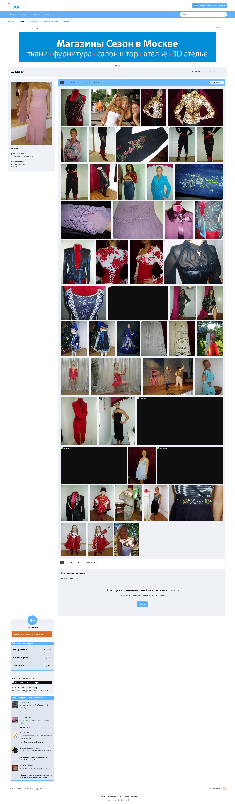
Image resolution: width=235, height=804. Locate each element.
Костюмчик (200, 390)
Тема (101, 797)
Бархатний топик (69, 120)
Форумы (11, 21)
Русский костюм (69, 551)
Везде (215, 14)
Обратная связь (114, 797)
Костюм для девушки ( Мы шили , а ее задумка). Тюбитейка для (208, 351)
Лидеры (66, 21)
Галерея (22, 21)
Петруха (120, 516)
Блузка (145, 120)
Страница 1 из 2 (91, 83)
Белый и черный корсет (101, 120)
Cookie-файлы (130, 797)
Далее (72, 83)
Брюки (173, 156)
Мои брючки (163, 478)
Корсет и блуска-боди (105, 279)
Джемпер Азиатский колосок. (30, 748)
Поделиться (197, 72)
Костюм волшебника (70, 351)
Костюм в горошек (178, 312)
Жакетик (199, 233)
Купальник (67, 478)
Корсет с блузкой (172, 279)
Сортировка (217, 82)
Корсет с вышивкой (70, 314)
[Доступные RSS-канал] (224, 789)
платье (147, 516)
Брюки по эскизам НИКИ (100, 194)
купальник (142, 440)
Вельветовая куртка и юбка (158, 194)
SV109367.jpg (24, 702)
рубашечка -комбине (27, 765)
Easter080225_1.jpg (26, 733)
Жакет (168, 233)
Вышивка (180, 194)
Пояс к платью (176, 516)
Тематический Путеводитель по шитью (28, 634)
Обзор (12, 14)
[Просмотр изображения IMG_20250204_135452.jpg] (32, 682)
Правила (23, 14)
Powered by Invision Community (117, 800)
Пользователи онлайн (50, 21)
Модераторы (34, 21)
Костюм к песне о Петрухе (154, 390)
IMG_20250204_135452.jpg (24, 687)
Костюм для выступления (127, 351)
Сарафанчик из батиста (124, 548)
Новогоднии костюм (98, 513)
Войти (142, 604)
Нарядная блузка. (69, 516)
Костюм (112, 314)
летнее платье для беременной (141, 478)
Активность (35, 14)
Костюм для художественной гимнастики (107, 390)
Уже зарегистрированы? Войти (212, 6)
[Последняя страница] (79, 82)
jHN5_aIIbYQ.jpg (25, 717)
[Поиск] (224, 14)
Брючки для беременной (129, 194)
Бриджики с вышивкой (99, 156)
